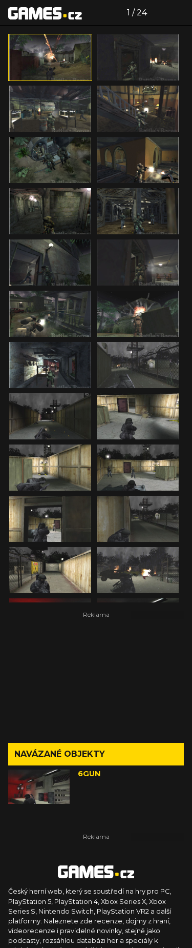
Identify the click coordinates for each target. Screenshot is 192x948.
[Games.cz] (45, 13)
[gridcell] (50, 57)
